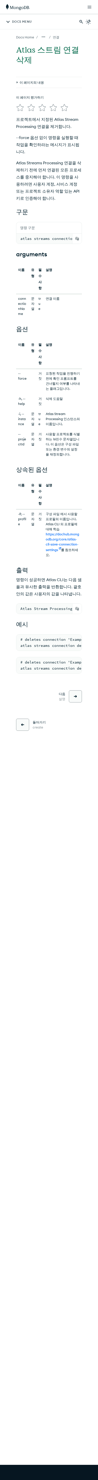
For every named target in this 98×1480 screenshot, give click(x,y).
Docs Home (25, 37)
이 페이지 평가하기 (30, 97)
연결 (56, 37)
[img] (20, 108)
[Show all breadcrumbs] (43, 36)
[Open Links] (89, 7)
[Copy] (77, 238)
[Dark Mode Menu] (88, 21)
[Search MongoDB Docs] (81, 21)
